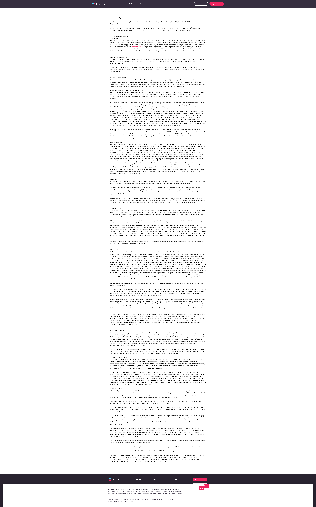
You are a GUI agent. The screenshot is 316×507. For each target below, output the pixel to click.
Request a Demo (216, 4)
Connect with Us (201, 4)
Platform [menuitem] (138, 480)
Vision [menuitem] (174, 483)
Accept (201, 488)
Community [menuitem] (138, 483)
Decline (206, 486)
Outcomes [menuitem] (153, 480)
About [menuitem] (174, 480)
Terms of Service (137, 47)
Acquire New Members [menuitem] (156, 483)
